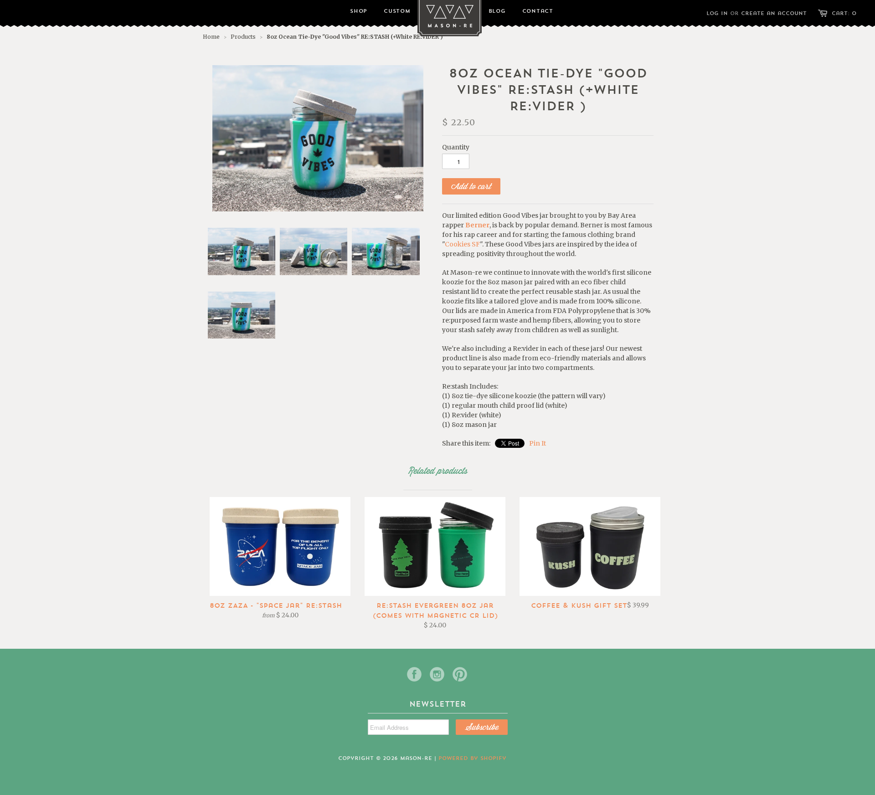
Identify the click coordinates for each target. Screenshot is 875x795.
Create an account (774, 13)
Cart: (844, 13)
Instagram (437, 674)
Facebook (414, 674)
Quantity (455, 147)
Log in (717, 13)
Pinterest (460, 674)
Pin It (537, 443)
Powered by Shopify (472, 758)
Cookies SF (462, 244)
